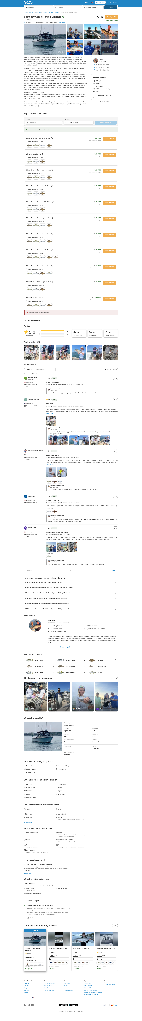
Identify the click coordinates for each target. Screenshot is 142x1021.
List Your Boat (100, 2)
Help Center (87, 983)
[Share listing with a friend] (98, 17)
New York (38, 12)
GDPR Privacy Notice (90, 990)
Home (25, 12)
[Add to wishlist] (102, 17)
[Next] (116, 678)
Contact (26, 990)
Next (113, 570)
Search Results (55, 12)
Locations (67, 988)
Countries (67, 983)
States (66, 985)
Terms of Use (88, 985)
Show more (29, 822)
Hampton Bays (46, 12)
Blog (25, 988)
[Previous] (113, 678)
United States (31, 12)
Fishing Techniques (49, 983)
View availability (109, 139)
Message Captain (65, 647)
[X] (29, 1005)
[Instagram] (32, 1005)
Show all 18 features (104, 95)
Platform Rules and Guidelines (93, 992)
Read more (49, 413)
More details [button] (27, 873)
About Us (26, 983)
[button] (71, 142)
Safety (26, 992)
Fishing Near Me (49, 990)
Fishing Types (48, 985)
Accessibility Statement (91, 994)
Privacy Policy (88, 988)
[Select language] (92, 2)
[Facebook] (25, 1005)
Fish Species (48, 988)
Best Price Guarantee (112, 20)
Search (111, 7)
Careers (26, 985)
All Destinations (68, 990)
